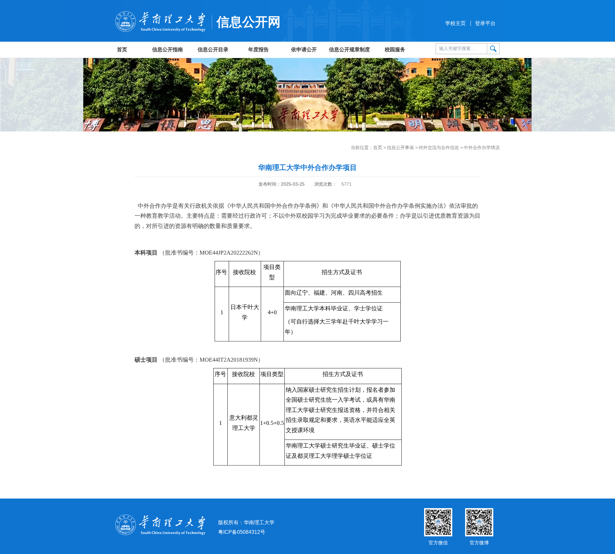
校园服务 (395, 49)
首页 (122, 49)
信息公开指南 (167, 49)
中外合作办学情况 (482, 147)
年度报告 (258, 49)
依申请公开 (304, 49)
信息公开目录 (213, 49)
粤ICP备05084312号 (241, 532)
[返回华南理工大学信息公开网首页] (160, 21)
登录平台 (485, 23)
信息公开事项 (400, 147)
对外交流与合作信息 (439, 147)
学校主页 (455, 23)
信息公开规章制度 (349, 49)
